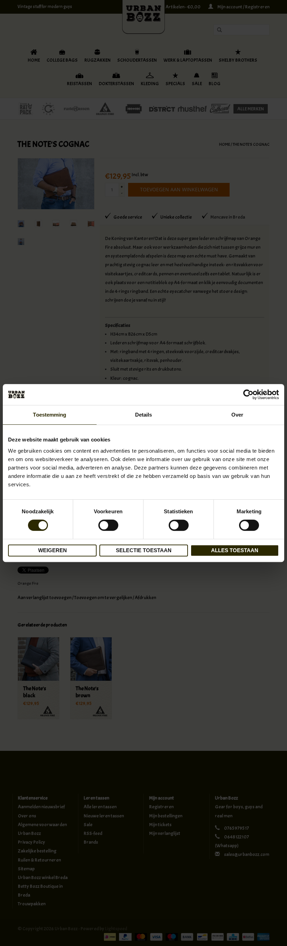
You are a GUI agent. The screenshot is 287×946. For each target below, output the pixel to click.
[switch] (108, 525)
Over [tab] (237, 415)
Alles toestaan (234, 550)
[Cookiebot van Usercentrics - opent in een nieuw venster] (248, 394)
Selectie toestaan (144, 550)
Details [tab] (143, 415)
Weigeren (52, 550)
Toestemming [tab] (49, 415)
